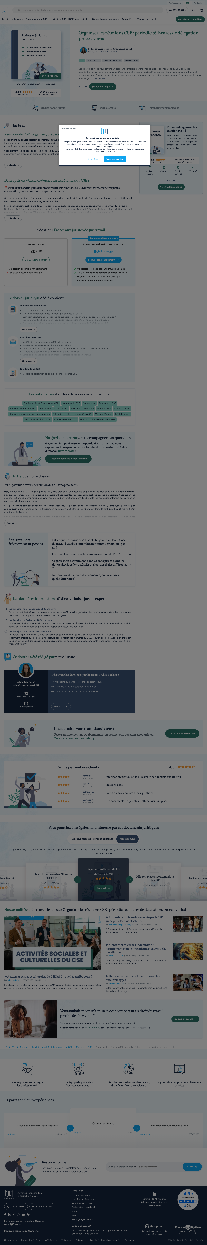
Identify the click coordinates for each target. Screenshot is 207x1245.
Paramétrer (93, 159)
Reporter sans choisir (68, 128)
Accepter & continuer (115, 159)
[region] (104, 145)
